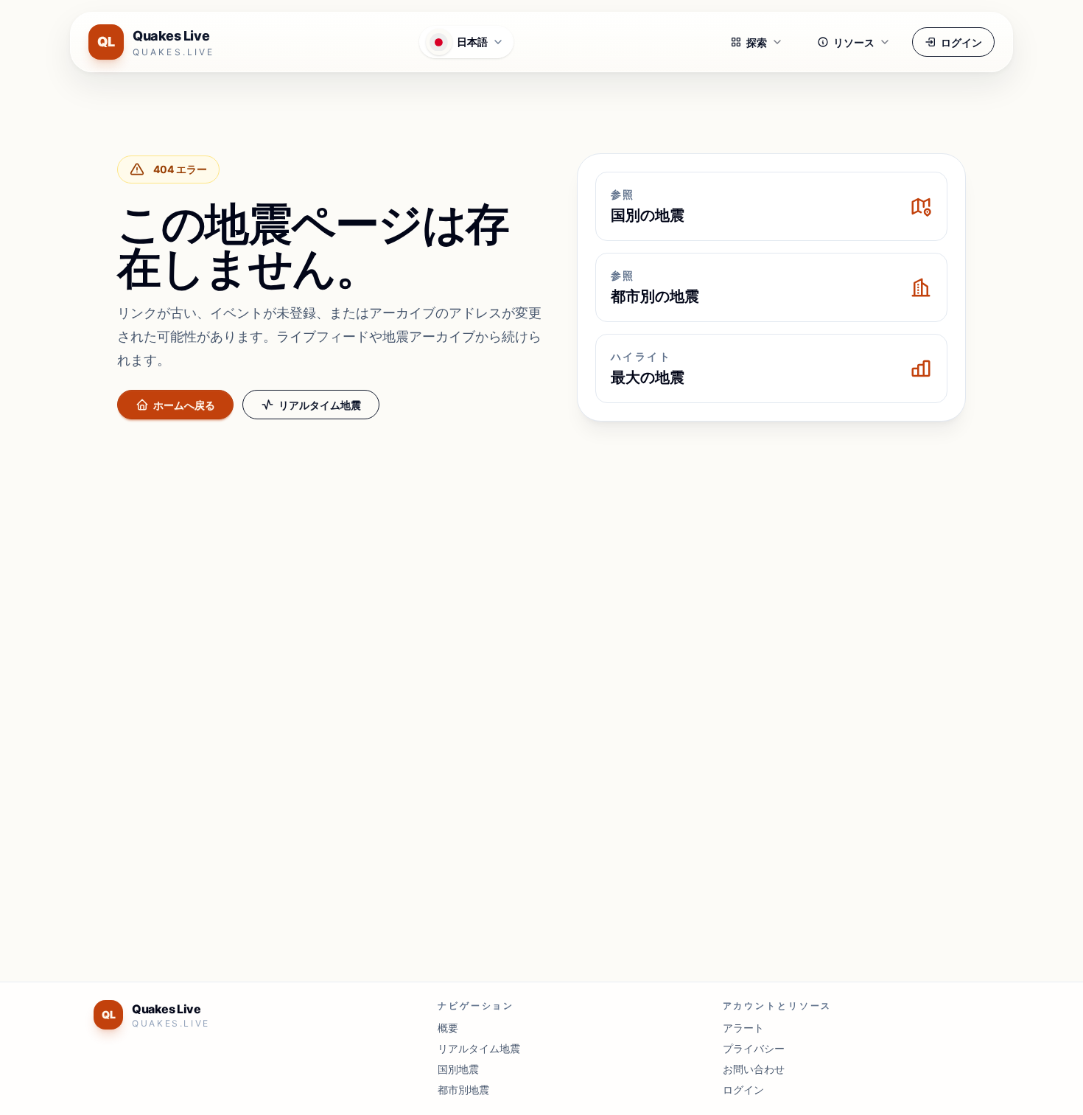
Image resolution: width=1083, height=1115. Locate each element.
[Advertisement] (541, 542)
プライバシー (754, 1048)
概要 (448, 1027)
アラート (743, 1027)
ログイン (961, 42)
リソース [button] (854, 42)
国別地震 (458, 1069)
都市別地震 (463, 1089)
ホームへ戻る (184, 405)
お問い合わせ (754, 1069)
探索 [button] (756, 42)
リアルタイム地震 (319, 405)
